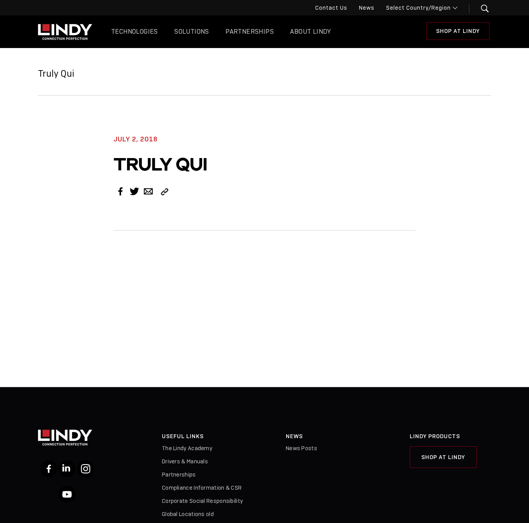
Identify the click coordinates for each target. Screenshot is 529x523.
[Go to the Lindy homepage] (65, 32)
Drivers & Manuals (185, 461)
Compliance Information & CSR (202, 487)
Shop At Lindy (458, 31)
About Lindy (310, 32)
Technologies (134, 32)
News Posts (301, 448)
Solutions (191, 32)
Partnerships (249, 32)
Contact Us (331, 7)
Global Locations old (188, 514)
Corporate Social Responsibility (202, 500)
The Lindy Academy (187, 448)
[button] (480, 8)
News (366, 7)
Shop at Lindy (443, 457)
